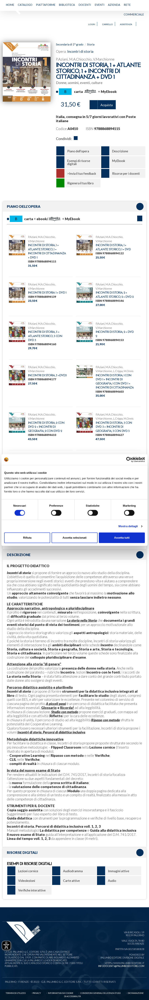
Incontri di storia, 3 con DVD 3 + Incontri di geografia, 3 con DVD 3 (114, 427)
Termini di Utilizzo (16, 993)
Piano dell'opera (78, 151)
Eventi (99, 4)
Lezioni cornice (28, 871)
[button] (139, 218)
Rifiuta (27, 537)
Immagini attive (118, 871)
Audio (112, 881)
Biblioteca (67, 4)
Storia (90, 44)
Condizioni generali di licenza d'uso (100, 993)
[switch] (56, 513)
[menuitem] (10, 9)
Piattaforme (45, 4)
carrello (107, 24)
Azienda (114, 4)
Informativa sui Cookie (60, 993)
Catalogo (25, 4)
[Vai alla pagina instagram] (143, 24)
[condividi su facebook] (76, 139)
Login (91, 24)
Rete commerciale (134, 9)
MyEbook (118, 161)
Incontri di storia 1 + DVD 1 (47, 292)
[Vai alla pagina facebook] (139, 24)
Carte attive (71, 881)
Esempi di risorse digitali (78, 162)
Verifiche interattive (32, 890)
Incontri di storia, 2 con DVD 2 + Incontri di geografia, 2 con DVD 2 (46, 427)
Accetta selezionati (74, 537)
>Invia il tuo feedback (81, 173)
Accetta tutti (122, 537)
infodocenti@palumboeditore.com (121, 966)
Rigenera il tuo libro (80, 183)
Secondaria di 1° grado (69, 44)
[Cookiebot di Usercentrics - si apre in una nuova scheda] (129, 459)
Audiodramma (73, 871)
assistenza (126, 24)
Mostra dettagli (128, 526)
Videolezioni (26, 881)
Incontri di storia (80, 51)
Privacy (37, 993)
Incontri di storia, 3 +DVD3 (47, 375)
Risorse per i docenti (126, 173)
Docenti (84, 4)
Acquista (106, 105)
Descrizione (120, 151)
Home (10, 4)
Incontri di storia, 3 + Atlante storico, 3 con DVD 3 (45, 336)
